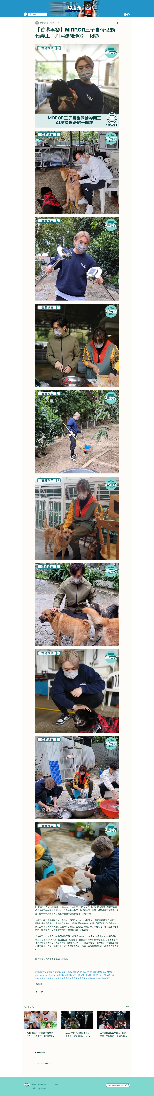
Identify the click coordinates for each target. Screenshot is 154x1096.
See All (127, 1007)
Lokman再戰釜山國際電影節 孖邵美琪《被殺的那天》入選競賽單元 (77, 1034)
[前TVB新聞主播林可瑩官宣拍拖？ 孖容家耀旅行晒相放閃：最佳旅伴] (40, 1020)
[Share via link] (42, 992)
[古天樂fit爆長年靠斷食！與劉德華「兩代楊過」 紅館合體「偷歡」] (113, 1020)
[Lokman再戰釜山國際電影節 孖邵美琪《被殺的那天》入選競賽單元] (77, 1020)
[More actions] (117, 22)
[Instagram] (125, 14)
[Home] (25, 14)
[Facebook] (128, 14)
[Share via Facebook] (36, 992)
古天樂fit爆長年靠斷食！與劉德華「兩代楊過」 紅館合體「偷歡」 (113, 1034)
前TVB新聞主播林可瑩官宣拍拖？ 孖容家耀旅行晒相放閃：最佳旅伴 (40, 1034)
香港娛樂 (39, 984)
